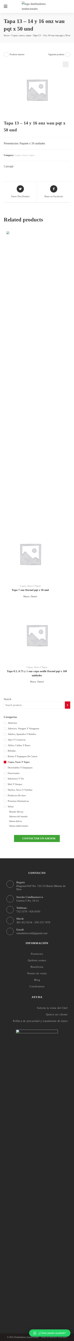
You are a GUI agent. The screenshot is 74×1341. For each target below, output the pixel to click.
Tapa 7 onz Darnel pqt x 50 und (30, 590)
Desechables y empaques (20, 767)
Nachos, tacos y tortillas (20, 789)
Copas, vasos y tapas (21, 35)
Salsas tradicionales (18, 825)
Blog (37, 979)
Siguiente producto (56, 54)
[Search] (67, 705)
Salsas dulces (15, 821)
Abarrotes (12, 723)
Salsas (11, 806)
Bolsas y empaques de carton (22, 756)
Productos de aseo (17, 795)
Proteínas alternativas (18, 801)
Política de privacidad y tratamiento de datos (40, 1021)
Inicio (7, 35)
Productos (37, 953)
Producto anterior (17, 54)
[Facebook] (29, 1310)
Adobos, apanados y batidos (22, 734)
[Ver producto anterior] (6, 54)
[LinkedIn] (43, 1310)
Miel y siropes (15, 784)
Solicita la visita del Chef (52, 1007)
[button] (37, 838)
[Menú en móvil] (5, 6)
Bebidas (12, 750)
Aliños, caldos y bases (19, 745)
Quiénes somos (37, 960)
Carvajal (8, 166)
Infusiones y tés (16, 778)
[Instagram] (36, 1310)
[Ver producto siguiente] (67, 54)
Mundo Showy (16, 811)
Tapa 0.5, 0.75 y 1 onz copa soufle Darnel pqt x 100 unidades (37, 673)
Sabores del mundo (18, 816)
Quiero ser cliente (57, 1014)
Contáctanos (37, 986)
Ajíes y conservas (17, 739)
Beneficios (37, 966)
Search (7, 699)
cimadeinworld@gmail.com (31, 933)
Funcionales (14, 773)
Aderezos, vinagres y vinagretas (23, 728)
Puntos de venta (37, 973)
